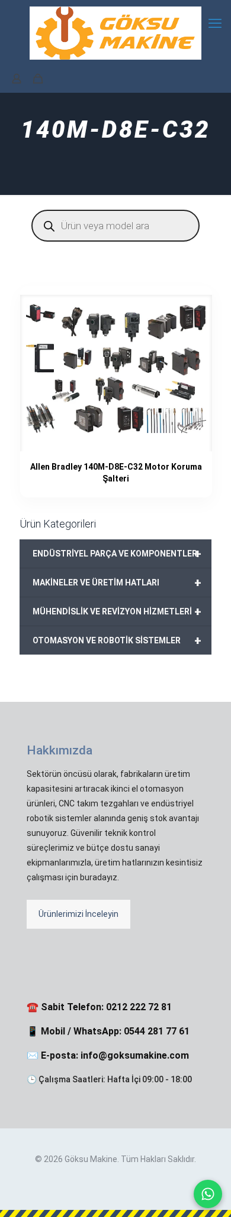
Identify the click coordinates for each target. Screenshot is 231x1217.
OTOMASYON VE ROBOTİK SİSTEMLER (117, 640)
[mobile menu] (215, 24)
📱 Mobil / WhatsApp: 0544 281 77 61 (108, 1031)
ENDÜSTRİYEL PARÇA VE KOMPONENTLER (117, 553)
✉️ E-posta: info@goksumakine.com (108, 1055)
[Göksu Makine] (115, 32)
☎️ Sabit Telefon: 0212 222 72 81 (99, 1007)
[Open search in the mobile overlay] (115, 226)
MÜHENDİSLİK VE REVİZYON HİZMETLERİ (117, 611)
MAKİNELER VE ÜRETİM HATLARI (117, 582)
